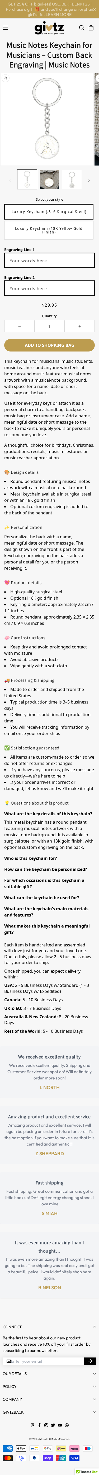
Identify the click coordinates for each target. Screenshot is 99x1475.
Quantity (49, 315)
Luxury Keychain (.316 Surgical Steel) (49, 211)
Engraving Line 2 (19, 277)
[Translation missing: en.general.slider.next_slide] (89, 181)
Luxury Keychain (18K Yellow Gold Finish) (49, 230)
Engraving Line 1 (19, 249)
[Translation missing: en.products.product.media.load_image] (27, 179)
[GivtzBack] (49, 28)
